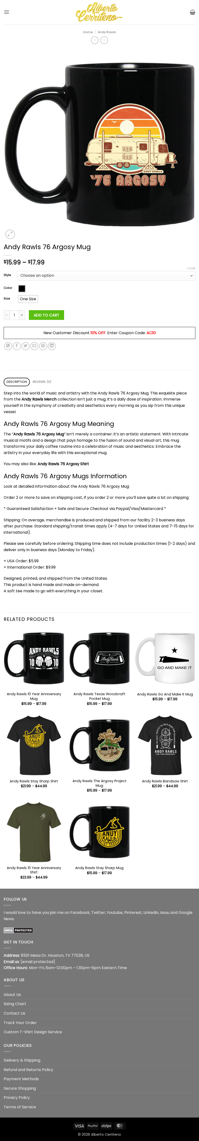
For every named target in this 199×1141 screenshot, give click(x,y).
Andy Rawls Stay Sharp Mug (99, 868)
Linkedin (150, 912)
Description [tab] (17, 382)
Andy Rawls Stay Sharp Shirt (34, 781)
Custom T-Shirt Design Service (33, 1032)
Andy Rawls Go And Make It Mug (165, 694)
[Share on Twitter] (26, 346)
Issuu (164, 912)
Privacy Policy (17, 1097)
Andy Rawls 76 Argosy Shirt (63, 464)
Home (88, 32)
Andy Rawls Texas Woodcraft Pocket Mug (99, 696)
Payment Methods (21, 1079)
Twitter (98, 912)
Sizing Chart (15, 1004)
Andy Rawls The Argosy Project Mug (99, 783)
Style (7, 275)
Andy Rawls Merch (39, 399)
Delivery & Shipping (22, 1060)
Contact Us (14, 1013)
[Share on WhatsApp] (8, 346)
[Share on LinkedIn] (52, 346)
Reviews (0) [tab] (42, 382)
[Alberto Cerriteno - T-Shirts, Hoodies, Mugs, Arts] (99, 12)
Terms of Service (20, 1107)
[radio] (21, 288)
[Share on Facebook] (17, 346)
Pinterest (133, 912)
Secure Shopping (20, 1088)
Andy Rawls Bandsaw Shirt (165, 781)
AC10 (151, 333)
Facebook (80, 912)
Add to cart (46, 315)
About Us (12, 994)
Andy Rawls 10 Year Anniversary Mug (34, 696)
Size (7, 298)
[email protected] (38, 961)
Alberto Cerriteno (106, 1134)
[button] (6, 12)
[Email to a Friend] (34, 346)
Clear (191, 268)
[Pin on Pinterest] (43, 346)
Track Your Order (20, 1022)
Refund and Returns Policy (28, 1069)
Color (8, 288)
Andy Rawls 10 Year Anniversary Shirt (34, 870)
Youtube (115, 912)
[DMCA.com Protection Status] (18, 930)
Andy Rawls (107, 32)
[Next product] (95, 40)
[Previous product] (104, 40)
